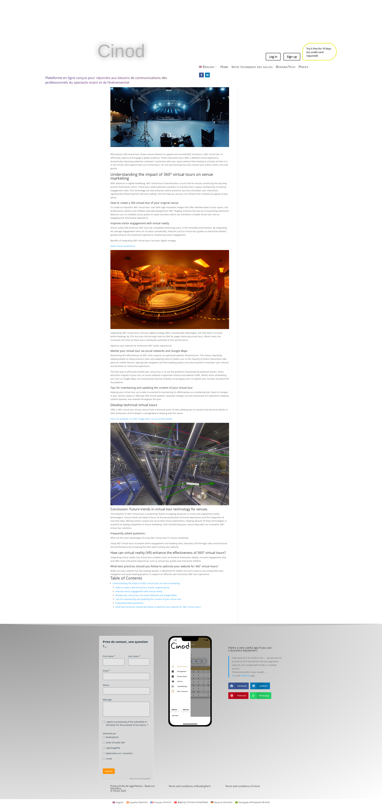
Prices (303, 67)
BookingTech (285, 67)
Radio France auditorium (122, 246)
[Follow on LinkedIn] (207, 75)
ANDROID (245, 675)
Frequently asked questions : (129, 603)
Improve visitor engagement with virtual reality (139, 223)
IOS (233, 675)
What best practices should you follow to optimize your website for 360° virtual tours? (158, 606)
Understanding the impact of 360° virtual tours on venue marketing (146, 583)
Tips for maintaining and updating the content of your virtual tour (148, 599)
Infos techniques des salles (252, 67)
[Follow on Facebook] (201, 75)
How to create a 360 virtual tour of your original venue (144, 203)
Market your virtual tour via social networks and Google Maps (146, 595)
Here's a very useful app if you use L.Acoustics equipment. (249, 649)
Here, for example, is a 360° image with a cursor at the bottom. (141, 418)
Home (224, 67)
